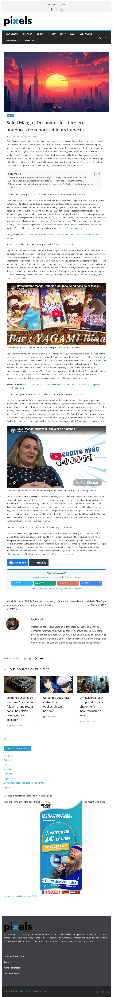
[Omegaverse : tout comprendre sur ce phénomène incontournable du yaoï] (93, 677)
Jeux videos (12, 33)
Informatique (13, 40)
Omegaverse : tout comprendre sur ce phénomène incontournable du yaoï (92, 706)
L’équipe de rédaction (14, 956)
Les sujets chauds (12, 973)
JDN (5, 764)
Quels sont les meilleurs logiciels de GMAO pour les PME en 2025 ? (82, 603)
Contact (7, 962)
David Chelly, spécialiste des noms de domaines (25, 782)
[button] (64, 34)
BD (61, 33)
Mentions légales (12, 967)
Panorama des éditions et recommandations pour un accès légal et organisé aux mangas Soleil (51, 186)
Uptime (7, 787)
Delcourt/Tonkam (95, 357)
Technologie (85, 33)
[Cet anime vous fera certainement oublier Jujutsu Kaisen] (56, 677)
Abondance (9, 769)
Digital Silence (10, 778)
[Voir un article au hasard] (106, 37)
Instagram (8, 755)
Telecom (29, 40)
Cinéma (40, 33)
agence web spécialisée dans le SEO (20, 896)
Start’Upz (8, 773)
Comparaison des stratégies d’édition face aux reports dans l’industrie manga (46, 180)
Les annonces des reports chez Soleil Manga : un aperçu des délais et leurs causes (48, 177)
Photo (52, 33)
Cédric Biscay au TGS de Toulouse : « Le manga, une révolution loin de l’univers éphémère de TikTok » (31, 605)
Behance (8, 760)
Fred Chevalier (32, 136)
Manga (10, 116)
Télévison (27, 33)
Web (72, 33)
